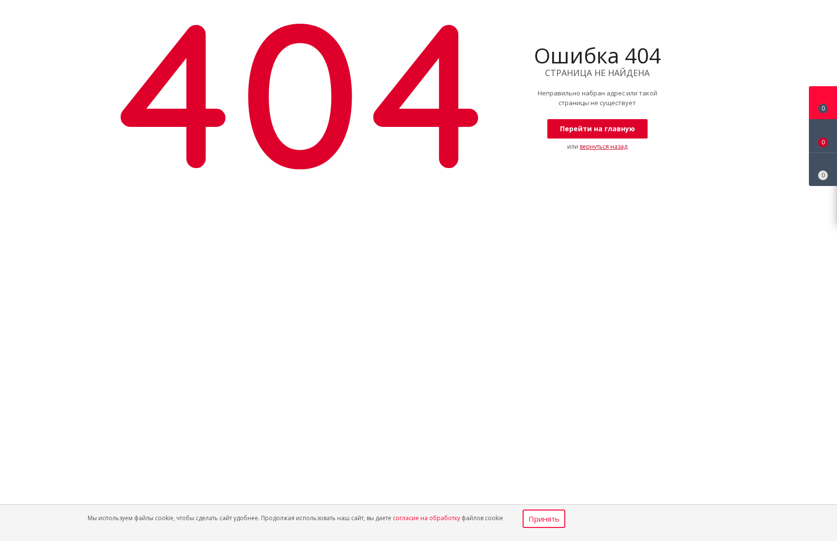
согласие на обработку (426, 518)
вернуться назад (603, 146)
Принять (543, 519)
